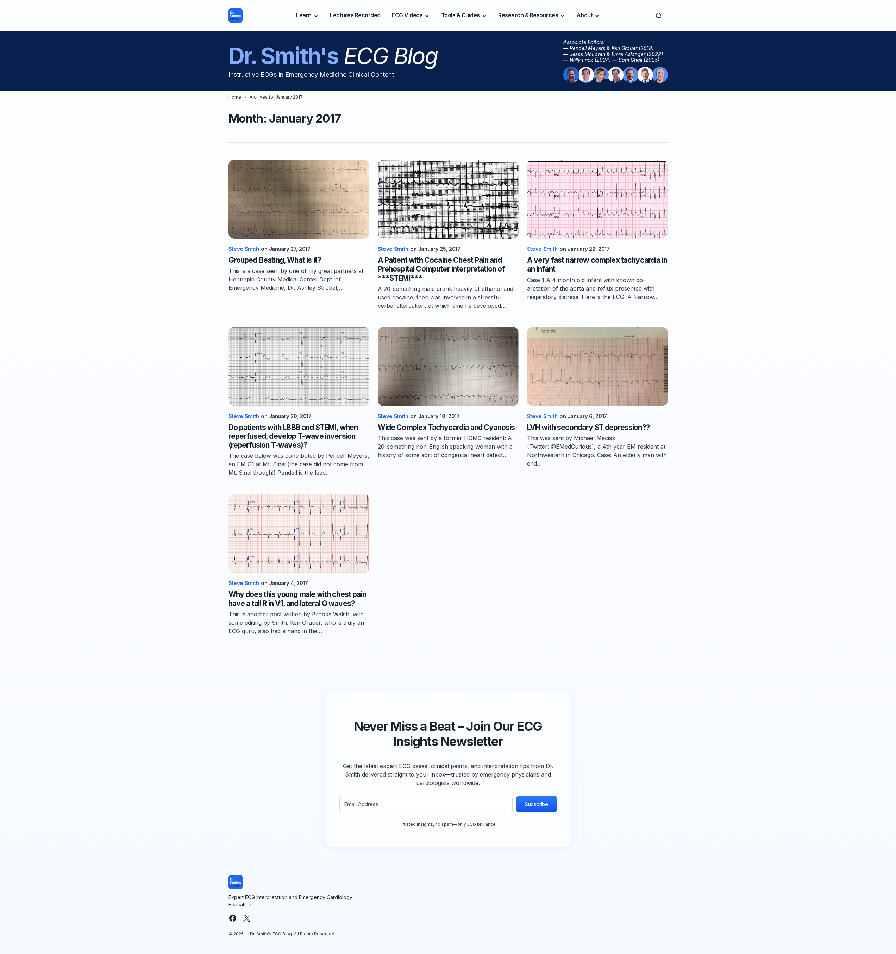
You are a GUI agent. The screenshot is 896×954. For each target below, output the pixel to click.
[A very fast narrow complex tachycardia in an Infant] (597, 199)
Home (234, 97)
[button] (659, 15)
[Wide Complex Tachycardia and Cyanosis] (448, 366)
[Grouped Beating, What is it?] (298, 199)
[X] (247, 918)
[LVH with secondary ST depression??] (597, 366)
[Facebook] (233, 918)
